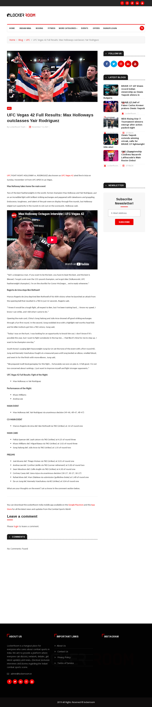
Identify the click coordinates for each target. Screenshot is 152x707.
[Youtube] (142, 3)
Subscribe (124, 222)
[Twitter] (132, 3)
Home (12, 28)
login (16, 526)
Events (84, 28)
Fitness (51, 28)
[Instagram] (127, 3)
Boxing (39, 28)
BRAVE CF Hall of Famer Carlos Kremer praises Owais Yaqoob (133, 105)
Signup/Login (110, 28)
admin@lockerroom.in (21, 673)
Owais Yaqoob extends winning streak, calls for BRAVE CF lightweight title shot (124, 141)
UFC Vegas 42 (67, 176)
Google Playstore (75, 505)
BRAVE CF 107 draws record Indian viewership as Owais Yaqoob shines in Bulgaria (123, 92)
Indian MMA (25, 28)
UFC (28, 39)
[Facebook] (122, 3)
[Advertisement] (52, 149)
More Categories (67, 28)
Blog (20, 39)
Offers (96, 28)
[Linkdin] (137, 3)
